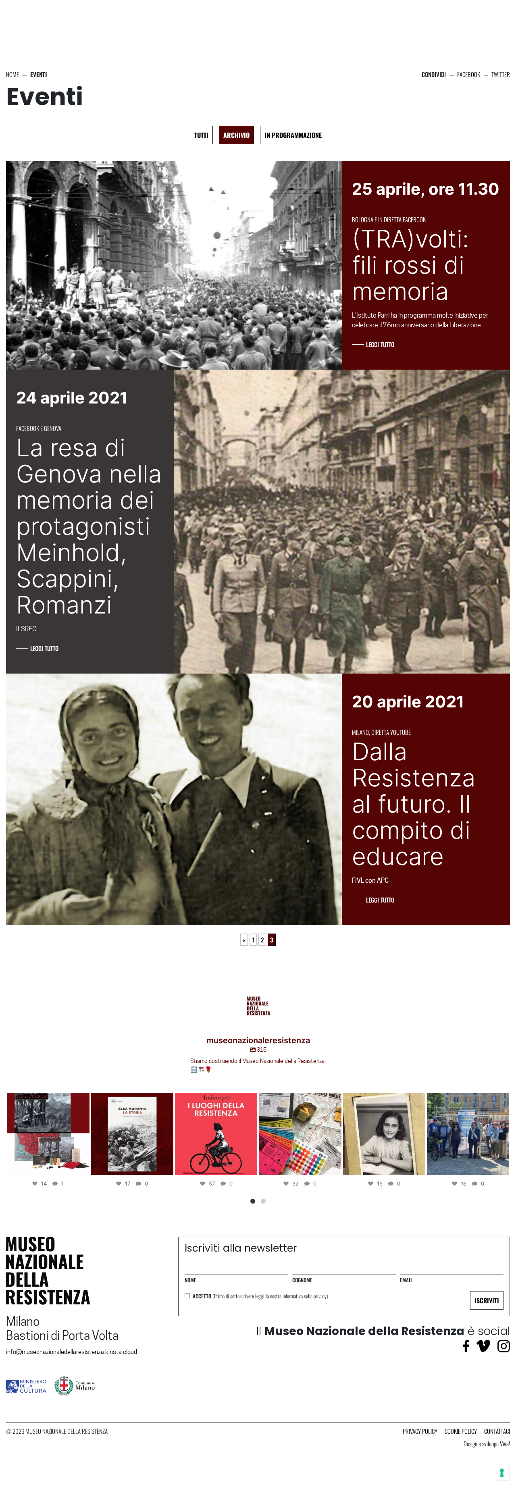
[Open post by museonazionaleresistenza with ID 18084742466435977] (384, 1134)
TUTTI (201, 135)
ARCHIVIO (236, 135)
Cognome (302, 1280)
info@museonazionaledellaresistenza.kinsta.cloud (71, 1352)
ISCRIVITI (486, 1300)
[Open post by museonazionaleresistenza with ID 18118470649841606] (48, 1134)
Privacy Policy (420, 1431)
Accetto (260, 1296)
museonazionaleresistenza (47, 1100)
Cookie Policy (461, 1431)
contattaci (497, 1431)
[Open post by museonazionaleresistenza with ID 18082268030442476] (468, 1134)
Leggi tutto (380, 344)
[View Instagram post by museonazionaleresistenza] (82, 1167)
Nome (190, 1280)
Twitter (500, 74)
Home (12, 74)
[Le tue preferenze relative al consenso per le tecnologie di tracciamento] (502, 1473)
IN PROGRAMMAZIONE (293, 135)
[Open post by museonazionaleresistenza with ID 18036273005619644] (300, 1134)
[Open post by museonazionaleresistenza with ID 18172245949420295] (216, 1134)
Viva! (505, 1443)
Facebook (468, 74)
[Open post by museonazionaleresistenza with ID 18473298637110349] (132, 1134)
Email (406, 1280)
